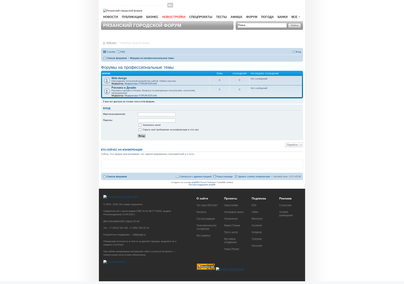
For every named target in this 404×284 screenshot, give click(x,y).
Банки (283, 17)
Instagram (257, 232)
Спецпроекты (200, 17)
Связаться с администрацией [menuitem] (195, 176)
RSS (254, 205)
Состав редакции (206, 218)
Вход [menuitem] (298, 51)
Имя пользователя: (114, 114)
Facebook (257, 225)
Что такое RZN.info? (207, 205)
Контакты (201, 212)
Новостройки (173, 17)
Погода (267, 17)
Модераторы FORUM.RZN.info (141, 83)
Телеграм (257, 239)
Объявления (231, 218)
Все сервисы (203, 235)
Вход (106, 108)
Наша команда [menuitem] (225, 176)
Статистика (285, 205)
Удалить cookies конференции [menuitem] (254, 176)
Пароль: (108, 120)
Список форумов (117, 176)
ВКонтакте (257, 218)
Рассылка (257, 245)
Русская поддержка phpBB (202, 184)
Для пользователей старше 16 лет (121, 221)
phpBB (195, 182)
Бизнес (152, 17)
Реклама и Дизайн (124, 87)
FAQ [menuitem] (122, 51)
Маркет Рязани (232, 225)
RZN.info (111, 43)
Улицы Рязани (231, 249)
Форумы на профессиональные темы (137, 67)
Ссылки (111, 51)
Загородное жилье (234, 212)
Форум (251, 17)
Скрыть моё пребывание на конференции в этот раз (170, 129)
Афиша (236, 17)
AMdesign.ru (139, 234)
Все (294, 17)
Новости (110, 17)
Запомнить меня (151, 125)
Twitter (255, 212)
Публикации (132, 17)
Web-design (119, 78)
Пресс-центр (231, 232)
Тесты (221, 17)
